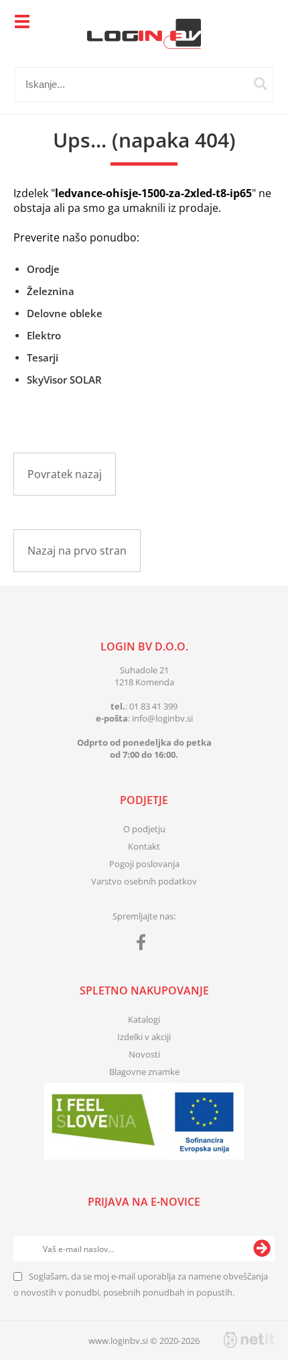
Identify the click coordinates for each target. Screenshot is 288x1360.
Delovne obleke (64, 313)
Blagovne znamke (144, 1072)
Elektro (44, 335)
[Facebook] (144, 945)
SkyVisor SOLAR (64, 379)
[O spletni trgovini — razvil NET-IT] (249, 1340)
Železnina (50, 291)
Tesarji (42, 357)
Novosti (144, 1054)
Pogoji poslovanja (144, 864)
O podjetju (144, 829)
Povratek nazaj (64, 474)
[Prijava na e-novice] (262, 1248)
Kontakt (144, 846)
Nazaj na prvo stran (77, 550)
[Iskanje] (260, 84)
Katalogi (144, 1019)
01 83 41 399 (153, 706)
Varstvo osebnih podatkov (144, 881)
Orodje (43, 269)
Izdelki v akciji (144, 1037)
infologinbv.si (162, 718)
